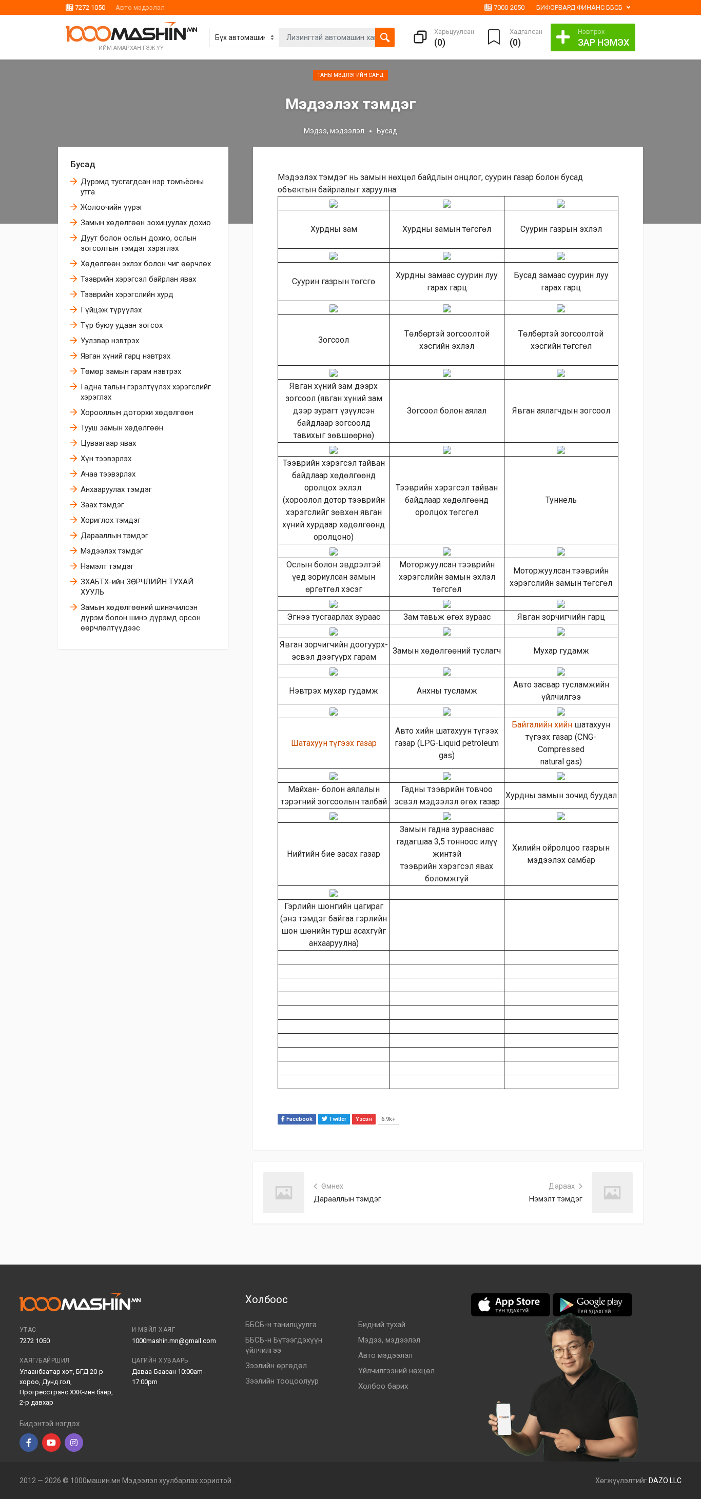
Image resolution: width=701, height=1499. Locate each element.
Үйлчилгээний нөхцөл (396, 1370)
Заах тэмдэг (102, 504)
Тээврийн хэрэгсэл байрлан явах (138, 279)
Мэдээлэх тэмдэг (112, 551)
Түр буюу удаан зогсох (122, 325)
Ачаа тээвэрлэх (108, 474)
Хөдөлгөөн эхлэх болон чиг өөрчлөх (146, 263)
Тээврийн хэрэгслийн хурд (127, 294)
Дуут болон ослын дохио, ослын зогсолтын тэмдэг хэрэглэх (139, 243)
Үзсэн (364, 1119)
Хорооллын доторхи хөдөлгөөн (137, 412)
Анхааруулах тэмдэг (116, 489)
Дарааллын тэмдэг (114, 535)
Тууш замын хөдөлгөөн (122, 427)
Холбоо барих (383, 1386)
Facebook (299, 1119)
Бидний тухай (381, 1324)
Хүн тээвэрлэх (106, 458)
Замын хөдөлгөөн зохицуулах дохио (146, 222)
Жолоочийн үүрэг (112, 207)
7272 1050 (89, 7)
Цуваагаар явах (108, 443)
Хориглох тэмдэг (111, 520)
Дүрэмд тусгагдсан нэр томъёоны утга (142, 186)
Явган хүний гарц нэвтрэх (125, 356)
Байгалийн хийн (542, 724)
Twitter (336, 1119)
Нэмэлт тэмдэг (107, 566)
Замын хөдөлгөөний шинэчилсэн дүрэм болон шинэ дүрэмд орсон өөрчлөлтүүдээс (141, 618)
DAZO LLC (665, 1480)
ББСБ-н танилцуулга (281, 1324)
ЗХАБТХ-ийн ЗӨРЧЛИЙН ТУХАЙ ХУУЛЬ (137, 587)
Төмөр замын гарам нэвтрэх (131, 371)
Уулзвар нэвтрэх (110, 340)
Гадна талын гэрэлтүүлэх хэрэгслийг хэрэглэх (146, 392)
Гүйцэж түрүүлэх (111, 309)
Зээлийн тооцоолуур (282, 1381)
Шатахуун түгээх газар (334, 743)
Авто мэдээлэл (140, 7)
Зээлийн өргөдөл (276, 1365)
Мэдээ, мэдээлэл (334, 131)
